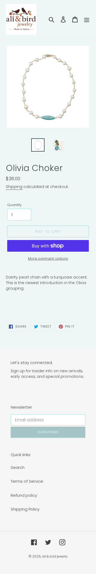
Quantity (14, 204)
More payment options (48, 258)
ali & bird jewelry (55, 556)
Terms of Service (27, 481)
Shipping (14, 186)
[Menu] (87, 19)
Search (18, 467)
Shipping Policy (25, 509)
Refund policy (24, 495)
